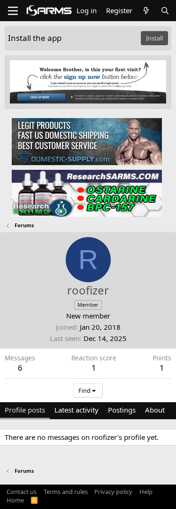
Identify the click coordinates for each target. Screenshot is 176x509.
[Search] (165, 10)
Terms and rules (66, 491)
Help (146, 491)
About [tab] (155, 409)
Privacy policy (113, 491)
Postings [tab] (122, 409)
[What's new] (146, 10)
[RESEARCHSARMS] (87, 193)
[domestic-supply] (87, 141)
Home (15, 500)
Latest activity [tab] (76, 409)
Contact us (22, 491)
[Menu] (13, 11)
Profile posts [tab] (25, 409)
